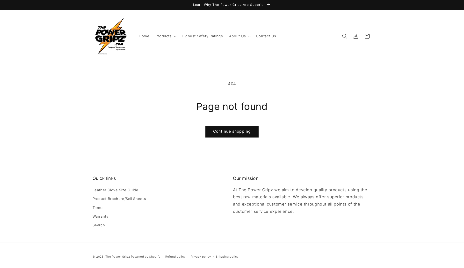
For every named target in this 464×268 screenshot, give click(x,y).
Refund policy (175, 256)
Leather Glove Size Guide (115, 190)
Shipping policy (227, 256)
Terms (98, 208)
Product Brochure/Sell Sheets (119, 199)
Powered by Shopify (145, 256)
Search (99, 225)
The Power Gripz (117, 256)
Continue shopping (232, 131)
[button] (165, 36)
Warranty (101, 216)
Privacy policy (200, 256)
